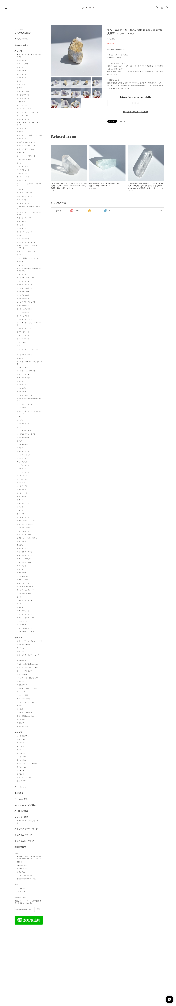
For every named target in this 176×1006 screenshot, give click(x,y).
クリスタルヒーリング (24, 841)
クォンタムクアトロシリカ (26, 145)
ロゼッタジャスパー (24, 462)
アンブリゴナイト (23, 95)
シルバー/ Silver (23, 781)
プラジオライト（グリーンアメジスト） (29, 324)
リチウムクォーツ (23, 472)
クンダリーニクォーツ (24, 159)
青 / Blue (20, 750)
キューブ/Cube (22, 726)
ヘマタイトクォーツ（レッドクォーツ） (29, 350)
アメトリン (21, 84)
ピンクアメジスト (23, 295)
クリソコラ (21, 152)
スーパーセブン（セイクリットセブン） (29, 208)
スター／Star (21, 681)
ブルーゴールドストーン (25, 631)
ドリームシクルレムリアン (26, 520)
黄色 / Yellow (22, 760)
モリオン (20, 607)
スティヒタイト (22, 566)
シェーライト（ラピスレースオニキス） (29, 185)
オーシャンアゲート (24, 105)
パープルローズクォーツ (25, 277)
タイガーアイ (21, 458)
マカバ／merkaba (23, 644)
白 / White (21, 743)
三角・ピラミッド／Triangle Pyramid (30, 656)
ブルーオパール (22, 444)
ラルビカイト (21, 545)
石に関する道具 (21, 811)
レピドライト (21, 416)
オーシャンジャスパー (24, 109)
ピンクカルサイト (23, 298)
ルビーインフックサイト (25, 552)
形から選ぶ (19, 637)
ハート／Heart (22, 674)
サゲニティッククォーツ (25, 590)
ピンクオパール (22, 576)
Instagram (21, 888)
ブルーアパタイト (23, 339)
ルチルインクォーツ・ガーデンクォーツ (29, 400)
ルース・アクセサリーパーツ (27, 702)
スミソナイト (21, 468)
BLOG (19, 862)
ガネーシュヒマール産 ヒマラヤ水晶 (29, 135)
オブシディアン (22, 486)
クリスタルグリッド (23, 835)
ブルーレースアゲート (24, 614)
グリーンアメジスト (24, 579)
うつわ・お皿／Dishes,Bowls (27, 664)
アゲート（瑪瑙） (23, 64)
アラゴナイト (21, 88)
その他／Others (23, 723)
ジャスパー (21, 597)
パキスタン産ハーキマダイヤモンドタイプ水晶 (29, 270)
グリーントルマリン (24, 559)
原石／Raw (21, 691)
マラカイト (21, 358)
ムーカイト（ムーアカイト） (27, 371)
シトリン (20, 189)
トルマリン (21, 482)
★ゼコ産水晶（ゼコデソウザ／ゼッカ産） (29, 56)
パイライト (21, 261)
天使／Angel (21, 651)
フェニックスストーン (24, 316)
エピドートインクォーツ (25, 618)
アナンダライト (22, 70)
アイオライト (21, 500)
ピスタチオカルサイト (24, 284)
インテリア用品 (21, 817)
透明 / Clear (21, 739)
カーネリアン (21, 128)
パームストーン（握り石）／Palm (29, 678)
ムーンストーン (22, 493)
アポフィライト (22, 74)
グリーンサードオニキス (25, 600)
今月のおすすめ (21, 39)
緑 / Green (21, 753)
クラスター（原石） (24, 698)
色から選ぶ (19, 732)
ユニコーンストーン (24, 430)
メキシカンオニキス (24, 374)
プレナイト (21, 510)
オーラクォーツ (22, 115)
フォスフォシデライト (24, 319)
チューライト (21, 569)
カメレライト (21, 448)
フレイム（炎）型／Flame (26, 671)
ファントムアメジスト (24, 309)
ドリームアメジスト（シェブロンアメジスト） (29, 247)
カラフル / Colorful (24, 777)
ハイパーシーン (22, 621)
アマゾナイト (21, 77)
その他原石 (21, 719)
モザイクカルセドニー (24, 378)
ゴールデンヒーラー (24, 170)
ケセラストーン (22, 166)
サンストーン (21, 180)
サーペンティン (22, 479)
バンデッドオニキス (24, 281)
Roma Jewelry (21, 45)
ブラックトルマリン (24, 328)
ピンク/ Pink (21, 757)
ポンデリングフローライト (26, 434)
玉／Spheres (22, 660)
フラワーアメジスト (24, 335)
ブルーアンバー (22, 514)
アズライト (21, 67)
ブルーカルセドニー (24, 342)
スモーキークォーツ (24, 218)
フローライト (21, 345)
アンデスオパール (23, 91)
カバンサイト (21, 138)
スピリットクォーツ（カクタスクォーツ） (29, 213)
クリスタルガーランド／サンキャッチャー (29, 822)
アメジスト (21, 81)
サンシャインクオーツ (24, 555)
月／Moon (20, 648)
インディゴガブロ (23, 548)
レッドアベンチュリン (24, 455)
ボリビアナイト (22, 572)
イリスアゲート (22, 102)
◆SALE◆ (19, 793)
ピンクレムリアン (23, 503)
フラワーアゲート (23, 332)
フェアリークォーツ (24, 312)
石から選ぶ (19, 51)
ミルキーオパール (23, 583)
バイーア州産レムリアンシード (28, 258)
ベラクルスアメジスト (24, 355)
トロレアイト (21, 254)
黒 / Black (20, 770)
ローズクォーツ (22, 420)
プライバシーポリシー (25, 875)
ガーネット (21, 604)
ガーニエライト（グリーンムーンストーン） (29, 124)
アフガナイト (21, 441)
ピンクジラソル (22, 475)
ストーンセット (21, 787)
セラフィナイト (22, 496)
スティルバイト (22, 200)
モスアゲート (21, 381)
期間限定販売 (20, 847)
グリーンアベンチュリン (25, 524)
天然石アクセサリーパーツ (26, 829)
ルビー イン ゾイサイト (25, 586)
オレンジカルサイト (24, 119)
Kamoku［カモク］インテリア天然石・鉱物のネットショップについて (29, 857)
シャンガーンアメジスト (25, 193)
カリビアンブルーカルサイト (27, 142)
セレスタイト (21, 221)
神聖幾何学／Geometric (26, 685)
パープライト (21, 541)
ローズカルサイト (23, 423)
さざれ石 (20, 709)
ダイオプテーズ (22, 228)
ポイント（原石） (23, 695)
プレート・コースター (24, 712)
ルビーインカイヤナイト (25, 404)
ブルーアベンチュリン (24, 527)
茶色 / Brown (22, 767)
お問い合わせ (21, 872)
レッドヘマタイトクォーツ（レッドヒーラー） (29, 412)
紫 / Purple (21, 746)
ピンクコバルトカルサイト (26, 302)
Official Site (21, 891)
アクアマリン (21, 60)
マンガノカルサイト (24, 437)
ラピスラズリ (21, 388)
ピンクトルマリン (23, 305)
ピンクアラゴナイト (24, 291)
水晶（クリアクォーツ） (25, 196)
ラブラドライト (22, 391)
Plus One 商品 (21, 799)
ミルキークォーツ (23, 367)
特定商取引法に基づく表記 (26, 879)
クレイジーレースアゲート (26, 156)
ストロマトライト (23, 203)
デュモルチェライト (24, 238)
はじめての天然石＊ (23, 33)
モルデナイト (21, 384)
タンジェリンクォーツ (24, 232)
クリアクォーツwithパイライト (28, 538)
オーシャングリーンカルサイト (28, 112)
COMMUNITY (22, 865)
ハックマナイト (22, 274)
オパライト (21, 507)
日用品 (19, 705)
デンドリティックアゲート (26, 242)
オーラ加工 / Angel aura (26, 736)
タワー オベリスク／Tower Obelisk (29, 641)
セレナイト (21, 225)
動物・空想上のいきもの (25, 716)
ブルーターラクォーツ (24, 593)
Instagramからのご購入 (25, 805)
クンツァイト (21, 163)
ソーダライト (21, 489)
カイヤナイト (21, 132)
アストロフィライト (24, 611)
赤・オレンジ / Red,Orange (27, 763)
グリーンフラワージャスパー (27, 149)
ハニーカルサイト (23, 531)
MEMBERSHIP (22, 868)
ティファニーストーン (24, 534)
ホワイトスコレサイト (24, 628)
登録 (38, 909)
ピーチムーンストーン (24, 288)
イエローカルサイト (24, 98)
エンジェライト (22, 624)
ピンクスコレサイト (24, 451)
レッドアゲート (22, 407)
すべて (59, 211)
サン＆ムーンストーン (24, 177)
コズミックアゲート (24, 173)
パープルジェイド (23, 465)
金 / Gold (20, 774)
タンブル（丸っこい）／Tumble (28, 667)
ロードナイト (21, 427)
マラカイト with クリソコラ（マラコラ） (30, 363)
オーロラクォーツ (23, 517)
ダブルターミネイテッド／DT (27, 688)
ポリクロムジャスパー (24, 562)
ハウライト (21, 265)
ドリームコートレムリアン (26, 251)
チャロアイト (21, 235)
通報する (122, 121)
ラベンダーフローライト (25, 395)
